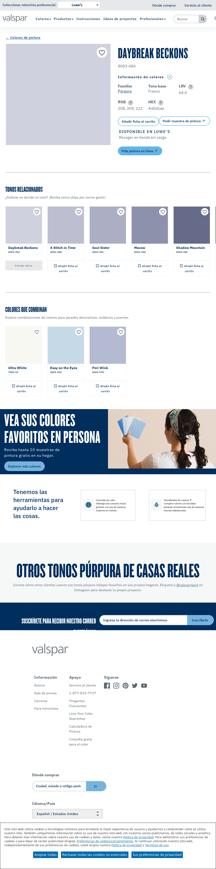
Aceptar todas (45, 854)
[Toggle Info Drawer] (170, 77)
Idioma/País (43, 803)
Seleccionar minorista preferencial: (30, 5)
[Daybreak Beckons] (102, 52)
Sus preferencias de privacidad (157, 854)
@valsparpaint (187, 585)
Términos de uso (157, 845)
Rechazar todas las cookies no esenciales (94, 854)
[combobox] (186, 19)
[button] (190, 87)
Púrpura (125, 91)
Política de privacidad (138, 837)
